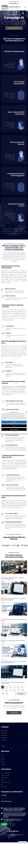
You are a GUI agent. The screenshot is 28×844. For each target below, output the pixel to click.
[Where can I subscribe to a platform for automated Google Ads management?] (14, 567)
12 (22, 690)
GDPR (2, 779)
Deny (14, 425)
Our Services (4, 737)
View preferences (14, 429)
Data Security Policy (5, 782)
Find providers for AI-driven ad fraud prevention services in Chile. (14, 620)
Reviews (3, 759)
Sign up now (14, 233)
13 (2, 693)
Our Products (4, 733)
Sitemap (3, 764)
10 (14, 690)
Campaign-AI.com (16, 834)
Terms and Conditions (6, 772)
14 (6, 693)
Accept (14, 422)
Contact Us (3, 740)
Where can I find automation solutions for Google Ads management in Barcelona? (13, 599)
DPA (2, 784)
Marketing (3, 576)
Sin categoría (4, 659)
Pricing (2, 762)
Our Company (4, 730)
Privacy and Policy (14, 431)
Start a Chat (3, 786)
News (2, 757)
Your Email (4, 795)
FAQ (2, 755)
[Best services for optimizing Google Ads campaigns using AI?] (14, 629)
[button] (26, 412)
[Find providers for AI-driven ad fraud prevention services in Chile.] (14, 609)
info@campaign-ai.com (14, 1)
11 (18, 690)
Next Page (20, 693)
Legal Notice (4, 777)
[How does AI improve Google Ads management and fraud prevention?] (14, 671)
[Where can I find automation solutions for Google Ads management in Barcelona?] (14, 588)
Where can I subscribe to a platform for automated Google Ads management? (12, 578)
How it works (4, 735)
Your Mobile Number (6, 801)
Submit (4, 824)
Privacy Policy (17, 820)
